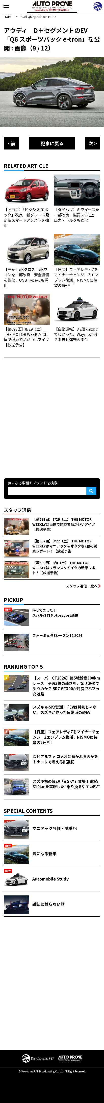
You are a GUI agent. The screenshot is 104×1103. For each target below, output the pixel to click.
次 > (93, 143)
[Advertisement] (52, 417)
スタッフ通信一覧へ (81, 585)
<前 (11, 143)
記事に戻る (52, 143)
